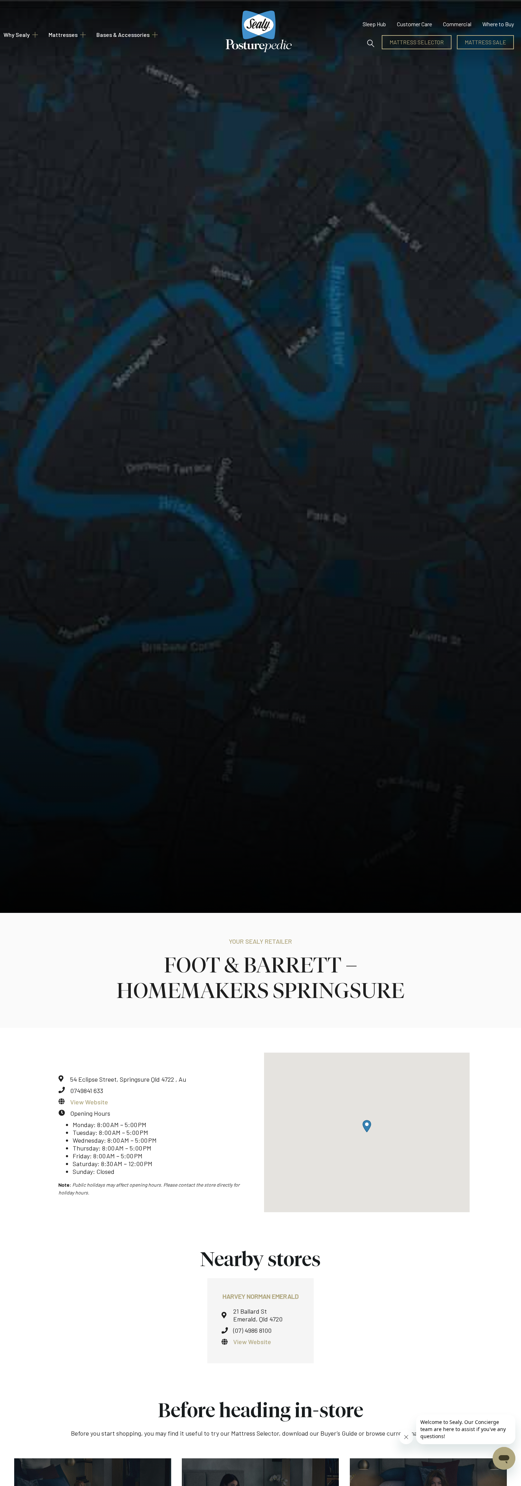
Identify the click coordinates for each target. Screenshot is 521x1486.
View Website (89, 1102)
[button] (370, 42)
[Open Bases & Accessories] (155, 35)
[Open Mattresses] (83, 35)
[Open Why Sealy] (35, 35)
